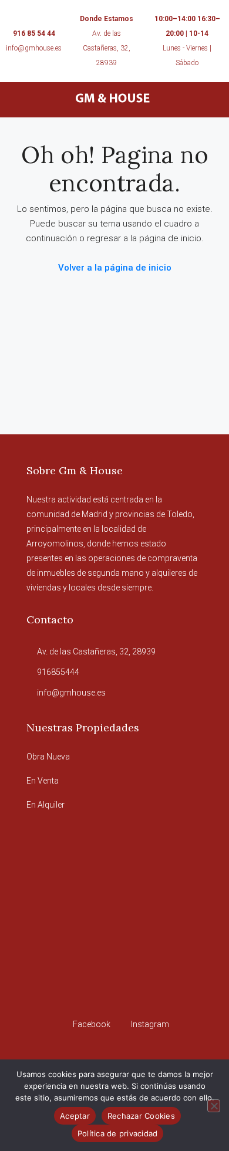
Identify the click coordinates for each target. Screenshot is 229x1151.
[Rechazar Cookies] (213, 1105)
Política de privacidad (118, 1133)
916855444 (58, 672)
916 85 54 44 (34, 33)
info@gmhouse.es (34, 48)
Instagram (149, 1024)
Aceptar (75, 1115)
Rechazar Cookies (141, 1115)
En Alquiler (45, 804)
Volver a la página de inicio (114, 267)
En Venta (42, 780)
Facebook (90, 1024)
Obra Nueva (48, 756)
